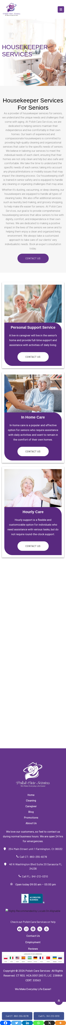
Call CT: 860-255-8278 (34, 856)
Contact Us (33, 258)
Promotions (31, 817)
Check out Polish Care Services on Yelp (33, 921)
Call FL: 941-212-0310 (34, 876)
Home (31, 794)
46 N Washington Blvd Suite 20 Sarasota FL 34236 (34, 866)
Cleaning (31, 800)
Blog (31, 811)
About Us (31, 823)
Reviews (33, 948)
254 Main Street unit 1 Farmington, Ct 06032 (34, 849)
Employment (33, 942)
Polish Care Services (40, 121)
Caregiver (31, 806)
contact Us (33, 356)
